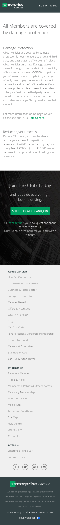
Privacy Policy (14, 512)
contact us (15, 223)
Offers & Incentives (19, 308)
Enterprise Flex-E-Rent (20, 457)
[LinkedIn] (35, 467)
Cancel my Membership (21, 392)
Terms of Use (46, 512)
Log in (43, 5)
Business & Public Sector (22, 289)
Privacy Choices (27, 517)
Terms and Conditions (20, 411)
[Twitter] (25, 467)
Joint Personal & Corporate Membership (31, 333)
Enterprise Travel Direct (21, 296)
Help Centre (36, 118)
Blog (10, 321)
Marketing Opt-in (17, 398)
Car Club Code (16, 327)
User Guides (15, 429)
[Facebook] (16, 467)
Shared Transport (18, 340)
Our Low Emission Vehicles (23, 283)
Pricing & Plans (16, 379)
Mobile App (14, 404)
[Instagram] (44, 467)
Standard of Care (18, 352)
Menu (54, 5)
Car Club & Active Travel (21, 358)
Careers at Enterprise (20, 346)
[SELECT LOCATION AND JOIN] (30, 205)
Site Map (13, 417)
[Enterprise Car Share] (30, 484)
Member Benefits (18, 302)
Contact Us (14, 436)
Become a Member (19, 373)
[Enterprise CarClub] (12, 5)
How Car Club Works (19, 277)
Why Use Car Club (18, 314)
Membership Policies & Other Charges (30, 386)
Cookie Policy (30, 512)
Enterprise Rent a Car (20, 450)
